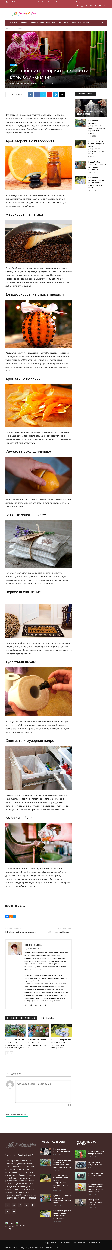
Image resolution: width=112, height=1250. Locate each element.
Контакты (70, 2)
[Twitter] (95, 6)
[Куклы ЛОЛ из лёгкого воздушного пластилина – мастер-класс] (38, 1030)
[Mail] (36, 1005)
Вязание (13, 23)
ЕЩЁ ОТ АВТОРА (46, 1018)
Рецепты (86, 23)
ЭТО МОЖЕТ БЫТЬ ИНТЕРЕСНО (21, 1018)
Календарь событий (49, 1243)
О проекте (60, 2)
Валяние (44, 23)
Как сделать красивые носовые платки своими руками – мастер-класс (96, 183)
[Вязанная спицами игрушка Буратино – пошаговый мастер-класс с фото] (80, 1187)
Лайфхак (21, 906)
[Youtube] (104, 6)
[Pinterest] (86, 6)
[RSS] (91, 6)
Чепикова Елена (22, 83)
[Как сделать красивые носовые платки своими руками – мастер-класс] (61, 1030)
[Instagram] (82, 6)
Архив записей (80, 1243)
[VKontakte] (100, 6)
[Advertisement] (74, 14)
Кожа (33, 23)
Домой (8, 28)
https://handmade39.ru (32, 949)
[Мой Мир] (14, 916)
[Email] (62, 94)
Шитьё (24, 23)
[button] (103, 23)
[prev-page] (7, 1053)
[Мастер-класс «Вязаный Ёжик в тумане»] (80, 1202)
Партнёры (90, 2)
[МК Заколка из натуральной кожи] (80, 1165)
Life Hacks (63, 23)
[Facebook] (77, 6)
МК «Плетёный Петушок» (60, 932)
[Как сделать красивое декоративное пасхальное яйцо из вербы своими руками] (15, 1030)
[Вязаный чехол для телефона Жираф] (80, 1154)
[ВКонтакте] (7, 916)
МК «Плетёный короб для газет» (20, 932)
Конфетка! (80, 2)
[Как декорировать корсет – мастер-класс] (91, 107)
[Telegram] (55, 94)
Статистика (95, 1243)
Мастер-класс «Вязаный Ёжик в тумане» (95, 1202)
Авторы (75, 23)
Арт (53, 23)
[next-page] (11, 1053)
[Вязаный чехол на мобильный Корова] (80, 1176)
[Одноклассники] (11, 916)
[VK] (30, 94)
